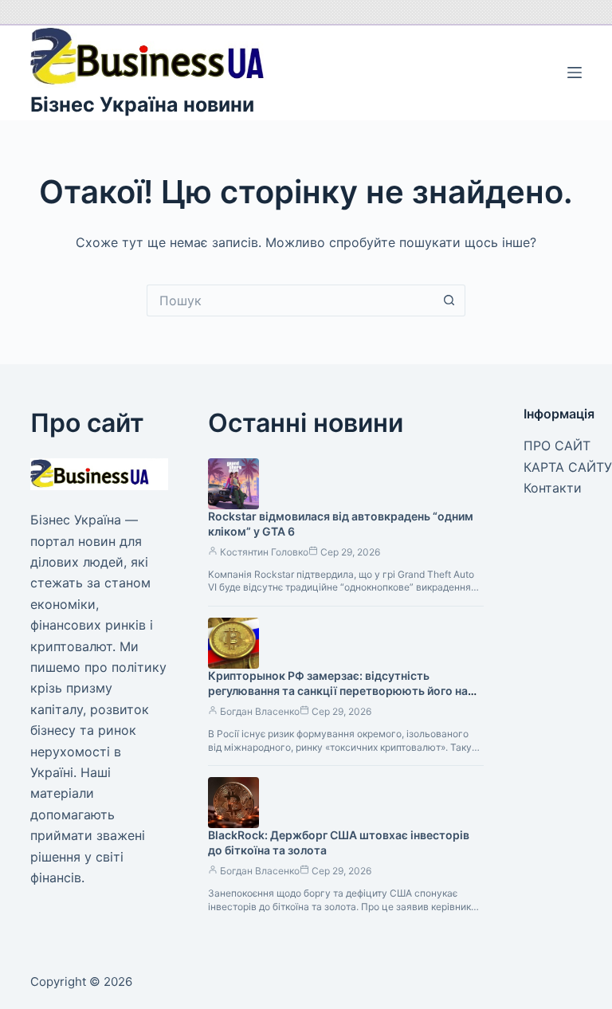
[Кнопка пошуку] (449, 300)
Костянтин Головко (264, 552)
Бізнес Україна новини (142, 104)
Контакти (553, 488)
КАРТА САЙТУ (568, 467)
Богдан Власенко (260, 711)
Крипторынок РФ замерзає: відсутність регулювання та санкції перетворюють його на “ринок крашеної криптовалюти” (338, 691)
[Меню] (574, 72)
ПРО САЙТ (557, 445)
